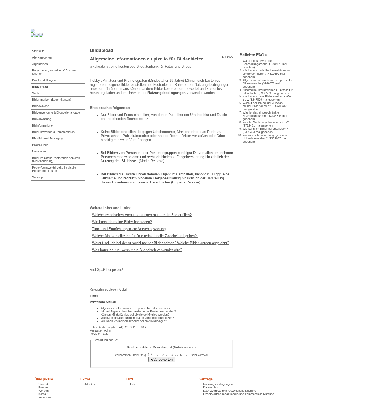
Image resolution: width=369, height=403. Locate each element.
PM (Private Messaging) (48, 138)
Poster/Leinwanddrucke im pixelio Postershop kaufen (54, 169)
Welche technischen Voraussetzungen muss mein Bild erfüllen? (142, 215)
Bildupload (40, 86)
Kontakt (43, 393)
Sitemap (37, 177)
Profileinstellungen (44, 80)
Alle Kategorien (42, 57)
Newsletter (39, 151)
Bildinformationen (43, 125)
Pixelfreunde (40, 144)
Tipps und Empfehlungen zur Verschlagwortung (129, 229)
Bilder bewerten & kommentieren (53, 132)
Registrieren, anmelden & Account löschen (54, 72)
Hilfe (133, 384)
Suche (36, 93)
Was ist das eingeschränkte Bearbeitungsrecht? (261, 114)
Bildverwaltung (41, 119)
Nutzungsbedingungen (166, 93)
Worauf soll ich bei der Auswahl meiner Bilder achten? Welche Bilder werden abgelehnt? (160, 243)
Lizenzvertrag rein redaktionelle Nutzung (229, 390)
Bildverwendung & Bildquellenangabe (56, 112)
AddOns (89, 384)
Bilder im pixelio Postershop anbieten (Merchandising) (56, 159)
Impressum (45, 397)
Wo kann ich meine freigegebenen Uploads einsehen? (265, 137)
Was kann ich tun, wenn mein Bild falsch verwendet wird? (137, 250)
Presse (43, 387)
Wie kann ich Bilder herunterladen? (265, 128)
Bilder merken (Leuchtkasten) (51, 99)
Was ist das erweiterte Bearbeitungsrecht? (257, 62)
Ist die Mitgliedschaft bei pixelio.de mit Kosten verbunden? (138, 311)
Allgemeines (40, 64)
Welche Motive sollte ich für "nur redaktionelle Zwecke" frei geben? (145, 236)
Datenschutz (211, 387)
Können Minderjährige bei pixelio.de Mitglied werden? (135, 314)
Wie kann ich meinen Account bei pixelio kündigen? (134, 321)
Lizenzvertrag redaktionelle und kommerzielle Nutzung (238, 393)
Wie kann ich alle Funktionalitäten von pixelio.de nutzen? (137, 317)
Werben (43, 390)
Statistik (43, 384)
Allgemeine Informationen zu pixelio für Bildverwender (135, 308)
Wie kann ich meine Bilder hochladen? (122, 222)
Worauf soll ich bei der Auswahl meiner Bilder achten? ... (263, 104)
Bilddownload (40, 106)
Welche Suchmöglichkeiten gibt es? (266, 122)
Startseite (38, 51)
